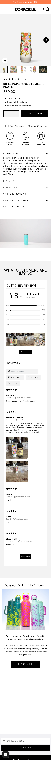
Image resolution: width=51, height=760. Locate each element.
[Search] (42, 9)
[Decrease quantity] (6, 113)
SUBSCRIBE (26, 748)
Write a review (25, 352)
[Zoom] (5, 60)
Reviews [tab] (14, 363)
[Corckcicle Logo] (25, 9)
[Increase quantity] (16, 113)
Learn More (25, 664)
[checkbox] (13, 383)
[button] (46, 40)
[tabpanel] (25, 465)
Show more (25, 557)
